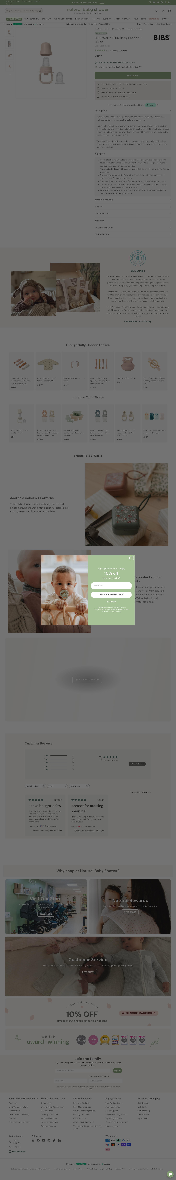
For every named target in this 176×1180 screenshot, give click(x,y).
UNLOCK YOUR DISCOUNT (111, 594)
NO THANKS (111, 602)
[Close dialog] (132, 558)
